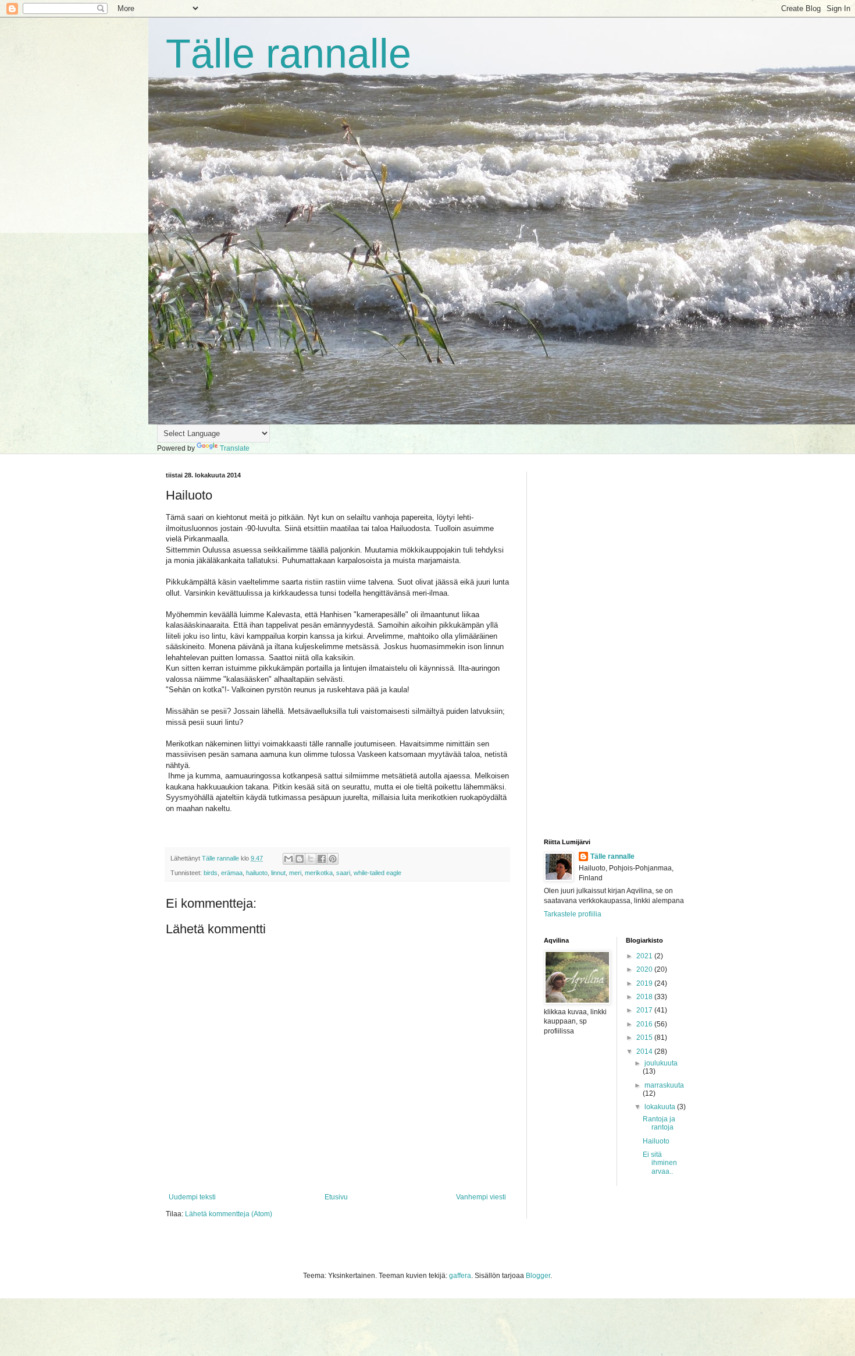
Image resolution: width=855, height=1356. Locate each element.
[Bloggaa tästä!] (299, 859)
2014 (645, 1051)
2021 (645, 956)
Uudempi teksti (192, 1197)
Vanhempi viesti (481, 1197)
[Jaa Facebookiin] (321, 859)
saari (343, 872)
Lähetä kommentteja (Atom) (228, 1214)
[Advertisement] (616, 646)
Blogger (538, 1276)
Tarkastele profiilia (572, 914)
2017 (645, 1010)
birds (211, 872)
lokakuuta (660, 1107)
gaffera (460, 1276)
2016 (645, 1024)
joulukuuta (661, 1063)
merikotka (319, 872)
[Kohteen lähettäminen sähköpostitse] (288, 859)
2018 (645, 997)
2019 (645, 983)
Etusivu (336, 1197)
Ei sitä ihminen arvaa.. (660, 1163)
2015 (645, 1037)
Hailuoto (656, 1141)
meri (295, 872)
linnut (278, 872)
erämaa (232, 872)
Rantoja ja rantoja (659, 1123)
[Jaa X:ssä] (310, 859)
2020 (645, 969)
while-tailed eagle (377, 872)
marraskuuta (664, 1085)
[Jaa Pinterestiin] (333, 859)
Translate (235, 448)
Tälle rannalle (288, 53)
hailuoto (257, 872)
